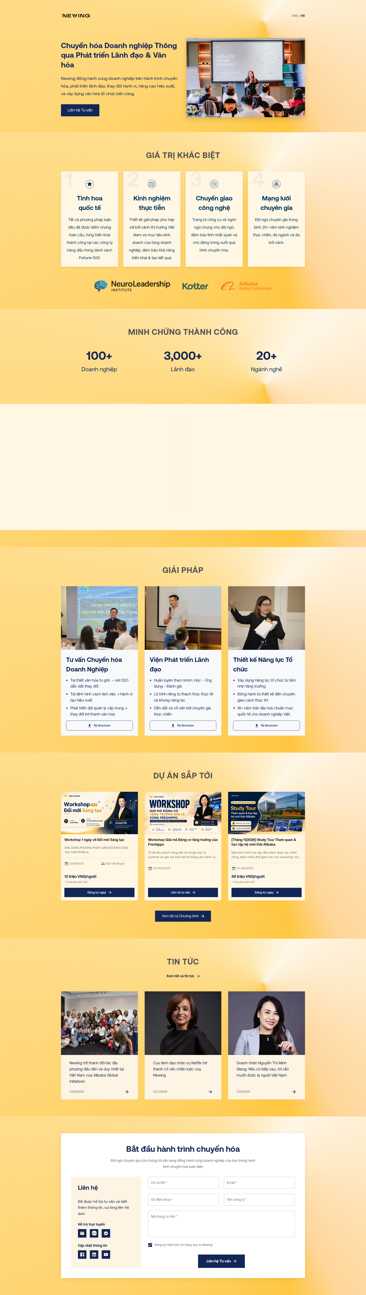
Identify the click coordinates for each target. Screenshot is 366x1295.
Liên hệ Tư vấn (80, 110)
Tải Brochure (102, 725)
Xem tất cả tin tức (180, 976)
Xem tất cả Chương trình (180, 916)
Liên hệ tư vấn (180, 892)
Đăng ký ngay (96, 892)
